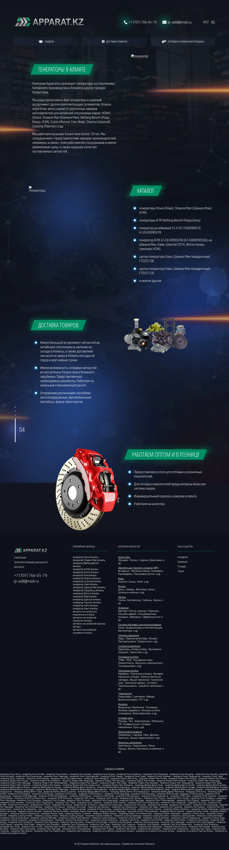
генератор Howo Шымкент (159, 776)
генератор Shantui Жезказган (167, 813)
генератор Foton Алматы (131, 798)
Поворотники (144, 641)
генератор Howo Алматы (57, 774)
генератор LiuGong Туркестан (13, 819)
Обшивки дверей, (127, 613)
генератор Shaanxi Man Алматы (182, 778)
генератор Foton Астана (154, 798)
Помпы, (122, 600)
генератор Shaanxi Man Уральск (46, 784)
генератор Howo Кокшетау (181, 774)
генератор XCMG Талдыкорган (154, 795)
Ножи (140, 581)
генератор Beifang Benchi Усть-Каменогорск (130, 791)
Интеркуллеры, (139, 649)
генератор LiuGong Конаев (182, 815)
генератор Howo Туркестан (12, 778)
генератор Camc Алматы (175, 819)
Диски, (122, 589)
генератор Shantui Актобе (74, 809)
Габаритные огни (151, 616)
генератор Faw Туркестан (170, 806)
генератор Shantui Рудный (172, 811)
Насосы (157, 600)
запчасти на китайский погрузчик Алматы (84, 619)
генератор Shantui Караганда (204, 809)
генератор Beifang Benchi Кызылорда (17, 789)
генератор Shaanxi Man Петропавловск (50, 782)
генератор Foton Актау (84, 798)
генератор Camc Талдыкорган (74, 824)
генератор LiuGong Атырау (71, 815)
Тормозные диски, (128, 685)
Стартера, (137, 734)
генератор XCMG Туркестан (204, 795)
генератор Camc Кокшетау (72, 822)
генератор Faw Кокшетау (134, 804)
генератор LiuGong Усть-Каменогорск (72, 819)
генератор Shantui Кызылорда (84, 811)
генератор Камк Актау (10, 826)
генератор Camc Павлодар (172, 822)
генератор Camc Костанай (120, 822)
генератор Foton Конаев (54, 800)
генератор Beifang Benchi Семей (155, 789)
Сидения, (144, 560)
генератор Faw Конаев (157, 804)
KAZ (206, 22)
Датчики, (155, 734)
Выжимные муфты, (128, 699)
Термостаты (136, 652)
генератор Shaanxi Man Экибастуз (45, 780)
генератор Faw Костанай (180, 804)
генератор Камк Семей (126, 828)
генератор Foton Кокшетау (29, 800)
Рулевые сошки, (132, 724)
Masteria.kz (150, 843)
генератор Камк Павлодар (49, 828)
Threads (182, 566)
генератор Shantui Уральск (105, 813)
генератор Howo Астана (80, 774)
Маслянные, (138, 707)
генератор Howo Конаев (206, 774)
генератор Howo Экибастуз (129, 774)
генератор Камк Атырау (100, 826)
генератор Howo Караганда (155, 774)
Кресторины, (125, 745)
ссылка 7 (182, 604)
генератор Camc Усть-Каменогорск (176, 824)
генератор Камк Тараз (200, 828)
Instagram (183, 557)
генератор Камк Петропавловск (76, 828)
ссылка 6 (182, 599)
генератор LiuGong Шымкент (156, 817)
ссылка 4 (182, 590)
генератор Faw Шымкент (98, 806)
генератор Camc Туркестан (123, 824)
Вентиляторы (125, 630)
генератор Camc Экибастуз (20, 822)
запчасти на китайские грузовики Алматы (84, 631)
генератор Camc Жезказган (206, 824)
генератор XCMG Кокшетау (143, 793)
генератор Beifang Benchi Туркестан (60, 791)
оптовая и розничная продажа (186, 41)
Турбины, (147, 600)
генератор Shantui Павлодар (112, 811)
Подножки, (154, 610)
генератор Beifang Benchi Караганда (113, 787)
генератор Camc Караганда (46, 822)
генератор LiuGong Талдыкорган (185, 817)
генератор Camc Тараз (100, 824)
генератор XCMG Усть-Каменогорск (30, 798)
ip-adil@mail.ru (180, 22)
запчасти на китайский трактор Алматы (89, 625)
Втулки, (132, 748)
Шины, (152, 589)
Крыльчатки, (155, 649)
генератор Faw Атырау (62, 804)
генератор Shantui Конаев (29, 811)
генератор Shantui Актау (49, 809)
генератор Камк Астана (77, 826)
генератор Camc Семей (24, 824)
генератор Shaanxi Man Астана (212, 778)
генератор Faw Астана (40, 804)
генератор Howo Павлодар (55, 776)
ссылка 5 (182, 594)
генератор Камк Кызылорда (22, 828)
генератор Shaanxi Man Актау (123, 778)
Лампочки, (124, 737)
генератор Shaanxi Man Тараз (208, 782)
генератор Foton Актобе (107, 798)
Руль (136, 727)
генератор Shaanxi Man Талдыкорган (176, 782)
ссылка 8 (182, 608)
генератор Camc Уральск (148, 824)
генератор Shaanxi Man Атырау (14, 780)
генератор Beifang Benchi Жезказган (167, 791)
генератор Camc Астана (197, 819)
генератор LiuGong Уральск (40, 819)
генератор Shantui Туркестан (78, 813)
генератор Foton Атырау (178, 798)
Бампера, (123, 610)
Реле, (146, 734)
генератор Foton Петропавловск (160, 800)
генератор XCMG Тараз (180, 795)
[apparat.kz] (49, 22)
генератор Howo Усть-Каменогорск (66, 778)
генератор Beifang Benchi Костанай (212, 787)
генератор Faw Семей (76, 806)
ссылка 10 (183, 618)
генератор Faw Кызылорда (205, 804)
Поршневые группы (144, 573)
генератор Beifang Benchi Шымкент (187, 789)
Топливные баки (127, 666)
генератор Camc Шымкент (48, 824)
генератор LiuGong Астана (46, 815)
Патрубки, (123, 652)
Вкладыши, (124, 570)
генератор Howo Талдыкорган (187, 776)
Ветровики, (136, 616)
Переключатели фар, (137, 638)
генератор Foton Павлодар (131, 800)
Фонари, (153, 638)
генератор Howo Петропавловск (84, 776)
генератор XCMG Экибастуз (90, 793)
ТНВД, (121, 659)
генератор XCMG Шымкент (127, 795)
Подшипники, (140, 745)
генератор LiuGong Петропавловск (74, 817)
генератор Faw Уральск (194, 806)
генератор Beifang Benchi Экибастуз (79, 787)
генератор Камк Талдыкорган (175, 828)
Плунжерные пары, (143, 659)
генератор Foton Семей (211, 800)
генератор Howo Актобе (33, 774)
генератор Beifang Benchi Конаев (180, 787)
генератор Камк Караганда (150, 826)
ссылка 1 (182, 575)
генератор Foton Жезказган (173, 802)
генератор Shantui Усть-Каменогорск (135, 813)
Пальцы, (122, 748)
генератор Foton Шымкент (12, 802)
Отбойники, (158, 721)
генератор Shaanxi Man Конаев (141, 780)
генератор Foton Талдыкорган (39, 802)
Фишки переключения (142, 737)
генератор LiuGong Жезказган (104, 819)
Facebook (182, 561)
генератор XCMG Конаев (167, 793)
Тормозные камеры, (135, 682)
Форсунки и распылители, (149, 663)
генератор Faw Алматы (18, 804)
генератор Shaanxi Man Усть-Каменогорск (81, 784)
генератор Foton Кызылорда (104, 800)
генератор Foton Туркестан (89, 802)
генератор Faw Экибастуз (85, 804)
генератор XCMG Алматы (19, 793)
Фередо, (150, 696)
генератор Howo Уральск (37, 778)
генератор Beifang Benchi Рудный (124, 789)
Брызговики (156, 560)
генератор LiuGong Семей (129, 817)
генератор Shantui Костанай (55, 811)
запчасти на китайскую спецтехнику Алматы (85, 613)
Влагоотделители (142, 713)
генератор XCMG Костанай (191, 793)
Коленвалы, (157, 570)
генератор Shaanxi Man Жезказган (117, 784)
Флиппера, (142, 589)
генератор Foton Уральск (114, 802)
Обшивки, (123, 560)
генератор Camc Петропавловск (200, 822)
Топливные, (152, 707)
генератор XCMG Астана (42, 793)
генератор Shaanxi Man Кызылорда (203, 780)
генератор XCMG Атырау (66, 793)
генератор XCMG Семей (103, 795)
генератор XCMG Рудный (80, 795)
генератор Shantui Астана (124, 809)
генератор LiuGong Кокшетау (155, 815)
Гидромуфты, (125, 696)
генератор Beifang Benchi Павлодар (52, 789)
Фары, (121, 638)
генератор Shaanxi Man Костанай (171, 780)
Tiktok (181, 571)
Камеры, (130, 589)
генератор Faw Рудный (54, 806)
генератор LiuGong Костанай (209, 815)
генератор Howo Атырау (104, 774)
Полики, (134, 560)
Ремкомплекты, (126, 663)
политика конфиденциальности (31, 562)
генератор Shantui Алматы (99, 809)
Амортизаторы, (143, 721)
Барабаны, (124, 673)
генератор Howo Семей (135, 776)
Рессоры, (123, 721)
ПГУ (141, 699)
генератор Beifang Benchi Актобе (179, 784)
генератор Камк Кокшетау (175, 826)
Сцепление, (139, 696)
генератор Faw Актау (196, 802)
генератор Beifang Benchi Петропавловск (88, 789)
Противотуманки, (127, 641)
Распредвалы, (125, 573)
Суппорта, (152, 682)
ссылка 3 (182, 585)
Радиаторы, (124, 649)
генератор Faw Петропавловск (28, 806)
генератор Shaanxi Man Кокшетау (110, 780)
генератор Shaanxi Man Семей (113, 782)
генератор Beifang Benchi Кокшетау (147, 787)
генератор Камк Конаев (199, 826)
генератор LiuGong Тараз (213, 817)
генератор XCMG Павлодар (24, 795)
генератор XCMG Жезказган (59, 798)
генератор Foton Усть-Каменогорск (143, 802)
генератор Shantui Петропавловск (142, 811)
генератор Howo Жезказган (96, 778)
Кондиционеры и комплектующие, (144, 627)
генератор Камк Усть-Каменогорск (49, 830)
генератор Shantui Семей (197, 811)
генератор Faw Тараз (148, 806)
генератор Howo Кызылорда (28, 776)
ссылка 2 (182, 580)
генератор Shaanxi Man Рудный (83, 782)
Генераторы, (125, 734)
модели (49, 41)
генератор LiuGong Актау (193, 813)
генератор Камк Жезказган (79, 830)
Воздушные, (125, 707)
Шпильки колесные (128, 592)
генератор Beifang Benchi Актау (149, 784)
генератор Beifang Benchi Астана (15, 787)
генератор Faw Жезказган (25, 809)
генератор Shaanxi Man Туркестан (15, 784)
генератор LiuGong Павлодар (43, 817)
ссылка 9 (182, 613)
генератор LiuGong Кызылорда (14, 817)
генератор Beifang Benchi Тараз (28, 791)
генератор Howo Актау (10, 774)
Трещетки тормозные (150, 685)
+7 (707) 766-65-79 (143, 22)
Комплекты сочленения (149, 748)
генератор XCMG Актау (196, 791)
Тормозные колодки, (141, 673)
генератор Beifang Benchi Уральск (93, 791)
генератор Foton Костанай (78, 800)
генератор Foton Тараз (65, 802)
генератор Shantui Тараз (52, 813)
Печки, (122, 627)
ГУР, (120, 724)
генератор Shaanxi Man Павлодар (15, 782)
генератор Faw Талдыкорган (124, 806)
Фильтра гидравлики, (129, 710)
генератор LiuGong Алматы (20, 815)
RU (213, 22)
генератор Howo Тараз (212, 776)
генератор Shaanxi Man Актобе (153, 778)
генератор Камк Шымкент (149, 828)
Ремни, (152, 745)
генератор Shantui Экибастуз (176, 809)
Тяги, (131, 721)
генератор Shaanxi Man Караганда (77, 780)
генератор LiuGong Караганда (127, 815)
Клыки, (133, 581)
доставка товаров (116, 41)
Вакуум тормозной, (140, 679)
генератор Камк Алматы (55, 826)
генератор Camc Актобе (151, 819)
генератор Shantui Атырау (150, 809)
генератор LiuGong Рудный (104, 817)
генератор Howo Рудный (111, 776)
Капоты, (133, 610)
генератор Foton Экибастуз (202, 798)
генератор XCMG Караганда (116, 793)
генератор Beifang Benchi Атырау (46, 787)
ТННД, (128, 659)
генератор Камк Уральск (22, 830)
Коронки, (123, 581)
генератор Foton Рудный (187, 800)
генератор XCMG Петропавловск (53, 795)
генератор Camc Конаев (96, 822)
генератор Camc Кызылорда (146, 822)
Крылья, (142, 610)
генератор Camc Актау (129, 819)
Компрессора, (134, 600)
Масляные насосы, (141, 570)
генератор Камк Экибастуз (124, 826)
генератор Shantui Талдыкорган (24, 813)
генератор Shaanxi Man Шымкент (143, 782)
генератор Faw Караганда (110, 804)
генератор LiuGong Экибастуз (98, 815)
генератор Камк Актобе (31, 826)
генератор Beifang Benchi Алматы (211, 784)
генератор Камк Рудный (103, 828)
